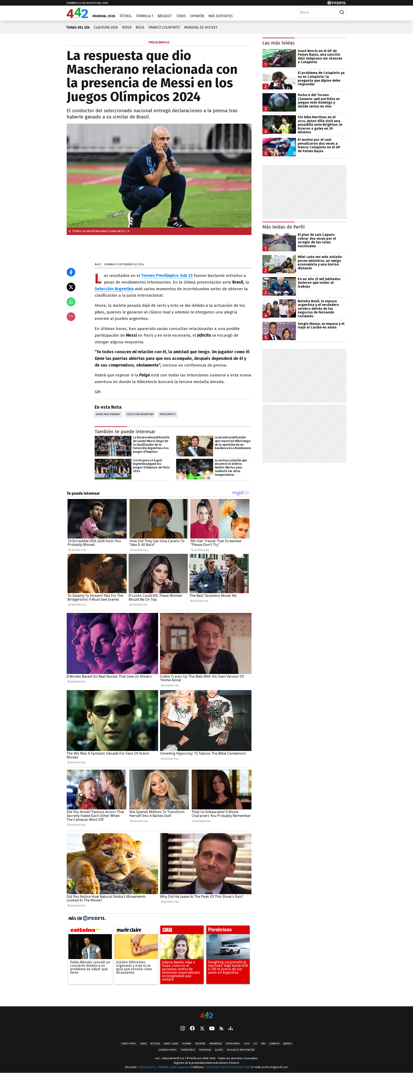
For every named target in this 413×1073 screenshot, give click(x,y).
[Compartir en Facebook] (71, 272)
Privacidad (205, 1049)
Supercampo (233, 1043)
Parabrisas (215, 1043)
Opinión (197, 16)
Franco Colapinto (164, 27)
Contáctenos (187, 1049)
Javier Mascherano (108, 414)
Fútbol (126, 16)
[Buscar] (341, 12)
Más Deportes (220, 16)
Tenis (181, 16)
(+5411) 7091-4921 (215, 1067)
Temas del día (77, 27)
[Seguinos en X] (202, 1028)
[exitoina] (90, 931)
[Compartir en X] (71, 287)
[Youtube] (211, 1028)
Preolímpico (168, 414)
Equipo (219, 1049)
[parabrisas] (228, 931)
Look (247, 1043)
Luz (255, 1043)
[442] (206, 1015)
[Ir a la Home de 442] (77, 17)
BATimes (287, 1043)
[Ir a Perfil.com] (336, 4)
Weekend (200, 1043)
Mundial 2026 (103, 16)
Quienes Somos (167, 1049)
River (126, 27)
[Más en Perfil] (94, 918)
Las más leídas (278, 43)
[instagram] (182, 1028)
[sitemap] (230, 1029)
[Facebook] (192, 1029)
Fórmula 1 (144, 16)
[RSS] (221, 1028)
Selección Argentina (114, 288)
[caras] (182, 931)
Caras (143, 1043)
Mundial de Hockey (200, 27)
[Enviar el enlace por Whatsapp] (71, 302)
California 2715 (147, 1067)
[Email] (71, 316)
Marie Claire (171, 1043)
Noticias (155, 1043)
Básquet (164, 16)
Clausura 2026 (106, 27)
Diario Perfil (128, 1043)
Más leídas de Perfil (283, 227)
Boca (140, 27)
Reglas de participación (240, 1049)
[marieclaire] (136, 931)
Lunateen (274, 1043)
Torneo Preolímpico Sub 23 (167, 275)
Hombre (186, 1043)
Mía (263, 1043)
